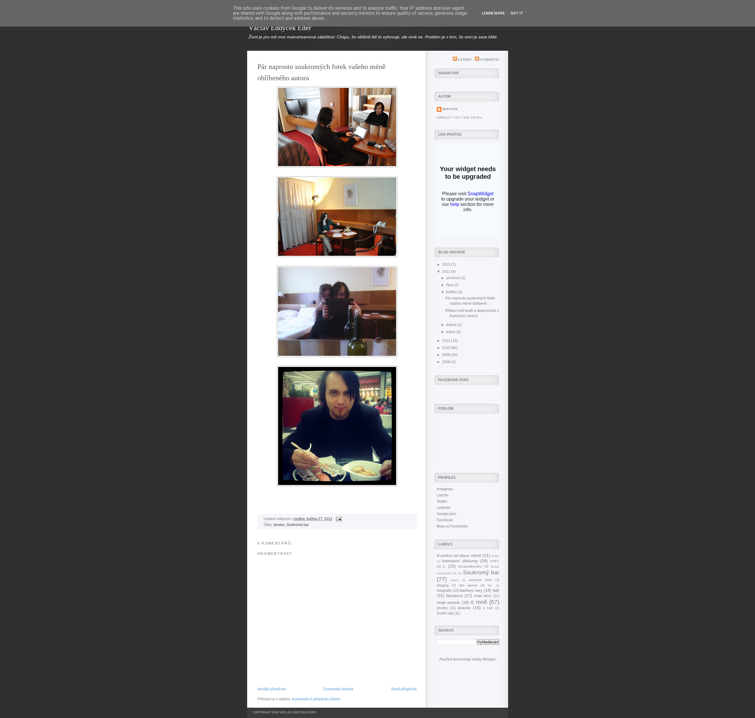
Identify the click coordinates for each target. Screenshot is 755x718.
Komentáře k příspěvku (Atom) (316, 699)
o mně (479, 602)
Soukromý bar (297, 525)
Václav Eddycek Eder (280, 28)
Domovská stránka (338, 689)
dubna (451, 325)
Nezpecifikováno (470, 566)
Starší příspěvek (404, 689)
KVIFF (494, 561)
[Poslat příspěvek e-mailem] (338, 519)
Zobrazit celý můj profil (460, 117)
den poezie (468, 585)
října (449, 285)
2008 (446, 362)
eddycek (450, 109)
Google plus (446, 514)
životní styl (445, 613)
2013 (446, 265)
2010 (446, 348)
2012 (446, 272)
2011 (446, 341)
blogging (443, 585)
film (490, 585)
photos (279, 525)
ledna (450, 332)
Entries (464, 59)
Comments (489, 59)
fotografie (444, 591)
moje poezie (448, 602)
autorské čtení (480, 580)
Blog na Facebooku (452, 526)
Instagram (445, 489)
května (451, 292)
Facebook (445, 520)
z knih (488, 608)
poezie (464, 607)
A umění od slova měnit (459, 555)
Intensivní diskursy (460, 560)
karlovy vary (471, 590)
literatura (454, 595)
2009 (446, 355)
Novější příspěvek (271, 689)
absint (455, 580)
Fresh (495, 556)
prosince (453, 278)
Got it (517, 13)
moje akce (482, 596)
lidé (496, 590)
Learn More (493, 13)
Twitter (442, 501)
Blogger (489, 659)
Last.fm (442, 495)
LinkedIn (444, 508)
